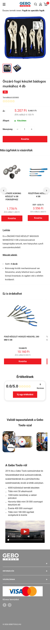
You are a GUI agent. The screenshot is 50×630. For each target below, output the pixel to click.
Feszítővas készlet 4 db (38, 195)
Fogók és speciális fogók (33, 10)
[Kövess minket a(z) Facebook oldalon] (4, 605)
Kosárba (25, 139)
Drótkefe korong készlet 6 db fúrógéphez (12, 196)
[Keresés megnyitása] (35, 4)
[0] (45, 4)
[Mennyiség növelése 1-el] (31, 129)
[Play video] (22, 442)
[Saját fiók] (40, 4)
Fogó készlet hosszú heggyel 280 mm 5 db (21, 338)
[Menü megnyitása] (4, 4)
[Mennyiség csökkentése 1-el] (17, 129)
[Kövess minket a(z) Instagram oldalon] (9, 605)
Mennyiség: (8, 129)
